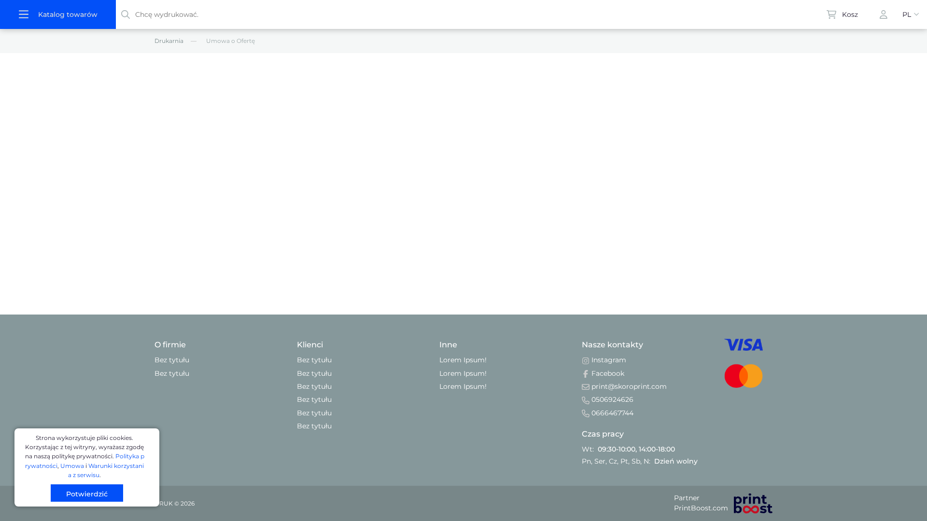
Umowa (72, 465)
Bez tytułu (171, 360)
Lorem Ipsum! (463, 360)
